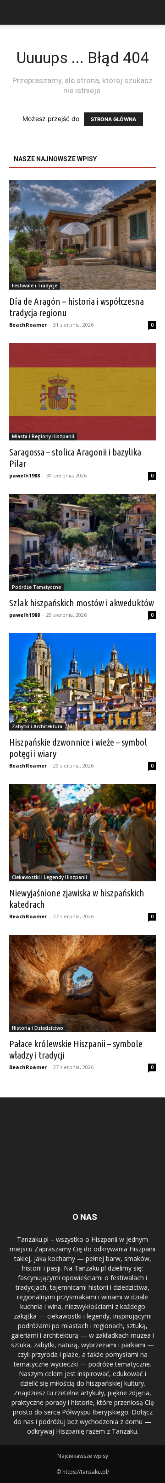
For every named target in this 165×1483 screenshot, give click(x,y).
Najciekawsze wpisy (82, 1456)
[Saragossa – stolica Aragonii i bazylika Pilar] (82, 391)
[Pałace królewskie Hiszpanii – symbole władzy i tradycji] (82, 983)
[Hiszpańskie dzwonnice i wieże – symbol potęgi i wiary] (82, 682)
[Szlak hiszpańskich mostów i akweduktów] (82, 542)
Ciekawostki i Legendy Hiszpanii (49, 877)
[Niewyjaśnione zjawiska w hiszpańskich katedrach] (82, 832)
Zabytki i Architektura (37, 726)
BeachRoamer (28, 324)
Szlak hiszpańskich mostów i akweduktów (81, 602)
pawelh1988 (24, 475)
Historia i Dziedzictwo (37, 1028)
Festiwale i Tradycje (34, 285)
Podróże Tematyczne (36, 587)
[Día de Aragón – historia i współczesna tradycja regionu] (82, 235)
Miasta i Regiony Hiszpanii (43, 436)
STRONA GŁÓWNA (113, 119)
